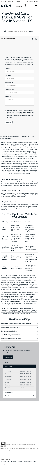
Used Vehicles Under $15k (29, 312)
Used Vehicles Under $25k (17, 308)
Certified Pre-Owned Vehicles (10, 313)
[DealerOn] (6, 459)
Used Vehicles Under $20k (13, 312)
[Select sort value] (35, 38)
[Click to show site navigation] (36, 6)
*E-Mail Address (9, 82)
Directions (10, 1)
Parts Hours (8, 396)
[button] (3, 1)
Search (31, 31)
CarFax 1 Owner (24, 313)
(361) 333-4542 (29, 158)
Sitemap (20, 461)
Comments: (8, 96)
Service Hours (9, 392)
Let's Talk (8, 122)
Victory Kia (4, 142)
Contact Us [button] (8, 357)
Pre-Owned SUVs (25, 310)
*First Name (8, 68)
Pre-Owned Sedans (12, 310)
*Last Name (8, 75)
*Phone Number (9, 89)
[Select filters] (32, 38)
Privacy (24, 461)
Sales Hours (8, 366)
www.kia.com (5, 464)
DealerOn (14, 461)
